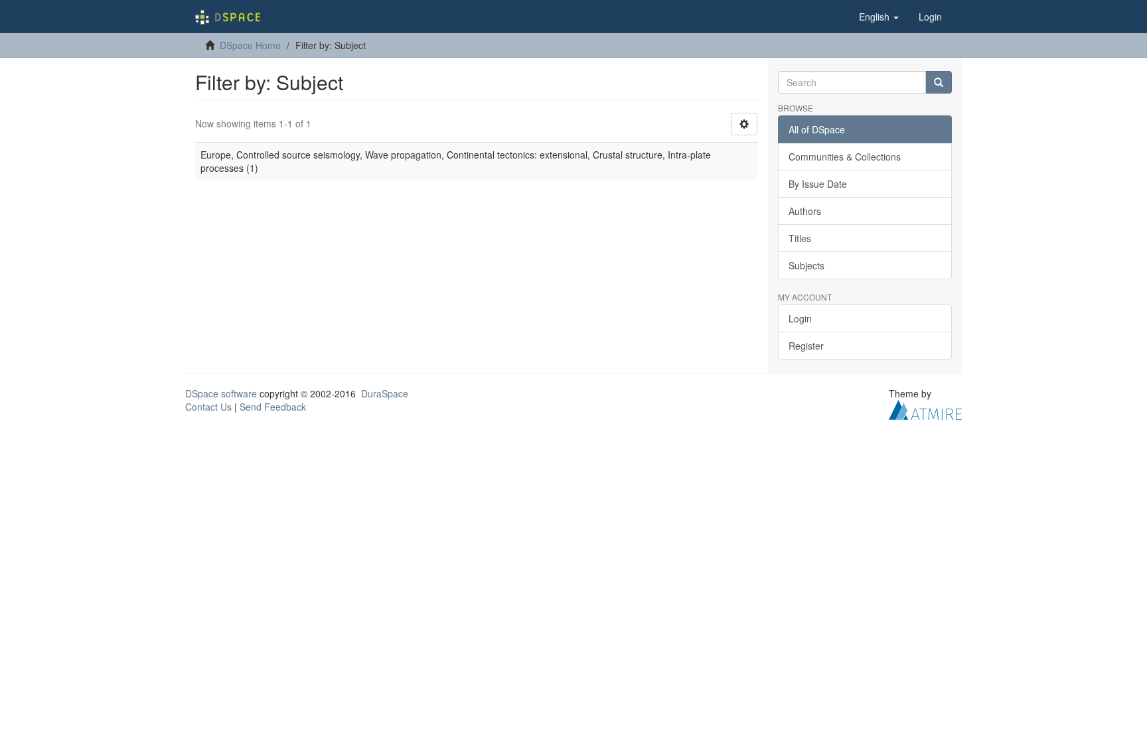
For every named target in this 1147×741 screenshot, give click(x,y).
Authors (805, 211)
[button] (879, 16)
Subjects (806, 265)
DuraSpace (384, 393)
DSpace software (221, 393)
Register (806, 345)
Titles (800, 238)
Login (800, 318)
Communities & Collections (845, 156)
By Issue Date (818, 183)
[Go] (938, 82)
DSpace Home (250, 45)
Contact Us (208, 406)
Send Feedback (273, 406)
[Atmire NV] (925, 408)
